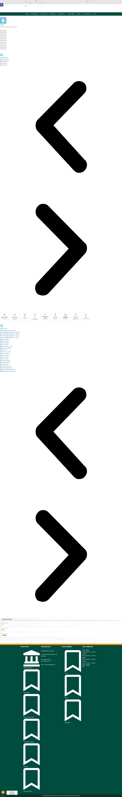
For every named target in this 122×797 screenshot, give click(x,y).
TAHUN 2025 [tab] (3, 32)
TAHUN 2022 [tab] (3, 37)
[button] (35, 14)
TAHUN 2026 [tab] (3, 30)
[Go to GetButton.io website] (3, 795)
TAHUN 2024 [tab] (3, 33)
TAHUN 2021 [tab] (3, 38)
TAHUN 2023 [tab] (3, 35)
